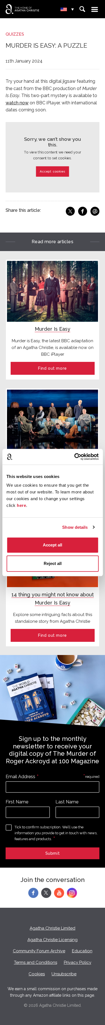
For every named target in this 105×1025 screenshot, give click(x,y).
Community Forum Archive (39, 950)
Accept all (52, 545)
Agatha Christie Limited (52, 928)
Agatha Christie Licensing (52, 939)
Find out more (52, 368)
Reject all (53, 563)
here (21, 505)
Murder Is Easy (52, 329)
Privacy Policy (77, 962)
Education (82, 950)
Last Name (66, 802)
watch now (17, 102)
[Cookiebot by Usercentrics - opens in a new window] (75, 456)
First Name (17, 802)
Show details (75, 527)
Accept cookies (52, 171)
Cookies (37, 973)
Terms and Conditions (35, 962)
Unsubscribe (64, 973)
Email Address (20, 776)
